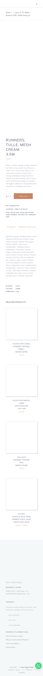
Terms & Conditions (12, 643)
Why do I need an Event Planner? (17, 640)
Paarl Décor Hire (27, 212)
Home (8, 12)
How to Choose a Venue (14, 636)
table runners (11, 214)
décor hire (15, 212)
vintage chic (23, 214)
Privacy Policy (10, 647)
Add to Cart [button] (17, 357)
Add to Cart (23, 196)
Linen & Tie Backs (22, 12)
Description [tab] (11, 227)
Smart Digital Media (27, 667)
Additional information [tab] (27, 227)
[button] (38, 666)
